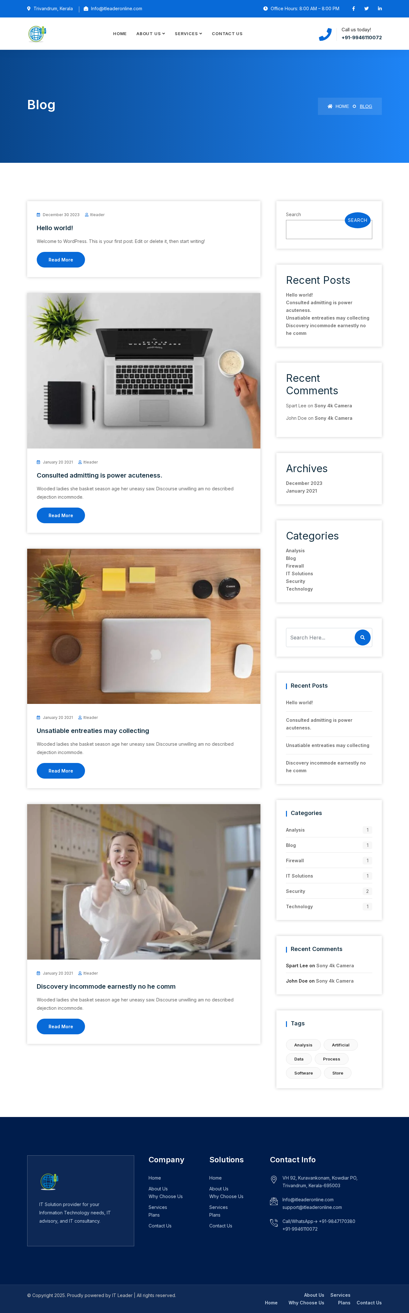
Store (337, 1072)
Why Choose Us (166, 1196)
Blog (291, 558)
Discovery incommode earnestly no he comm (106, 986)
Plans (154, 1215)
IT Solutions (299, 573)
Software (303, 1072)
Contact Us (227, 33)
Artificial (341, 1044)
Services (186, 33)
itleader (97, 214)
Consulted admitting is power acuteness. (99, 475)
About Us (148, 33)
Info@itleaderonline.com (308, 1199)
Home (120, 33)
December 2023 (304, 483)
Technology (299, 589)
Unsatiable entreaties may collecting (93, 731)
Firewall (295, 566)
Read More (61, 259)
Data (299, 1058)
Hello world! (55, 228)
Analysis (295, 550)
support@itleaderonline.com (312, 1207)
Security (295, 581)
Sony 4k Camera (333, 405)
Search (293, 214)
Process (331, 1058)
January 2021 (301, 491)
